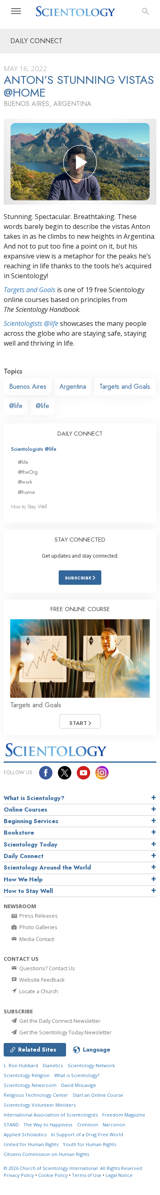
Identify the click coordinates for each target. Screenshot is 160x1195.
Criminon (87, 1124)
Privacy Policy (19, 1175)
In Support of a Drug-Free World (87, 1134)
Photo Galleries (37, 927)
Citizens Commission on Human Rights (46, 1154)
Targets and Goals (29, 289)
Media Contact (36, 939)
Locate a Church (38, 991)
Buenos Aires (27, 386)
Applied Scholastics (25, 1134)
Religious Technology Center (36, 1095)
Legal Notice (119, 1175)
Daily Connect (23, 856)
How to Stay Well (29, 506)
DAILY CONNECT (80, 433)
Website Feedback (41, 979)
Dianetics (53, 1065)
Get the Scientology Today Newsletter (65, 1032)
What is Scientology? (34, 798)
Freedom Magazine (123, 1115)
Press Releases (38, 915)
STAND (11, 1124)
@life (16, 406)
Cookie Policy (53, 1175)
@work (25, 482)
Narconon (114, 1124)
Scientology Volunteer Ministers (39, 1105)
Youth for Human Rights (89, 1144)
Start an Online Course (98, 1095)
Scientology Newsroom (30, 1085)
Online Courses (25, 809)
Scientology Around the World (47, 867)
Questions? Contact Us (46, 968)
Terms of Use (86, 1175)
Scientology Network (91, 1065)
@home (26, 492)
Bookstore (19, 832)
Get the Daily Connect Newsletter (59, 1020)
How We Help (23, 879)
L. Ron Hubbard (21, 1065)
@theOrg (28, 472)
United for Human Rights (31, 1144)
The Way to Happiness (47, 1124)
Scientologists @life (33, 449)
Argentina (72, 386)
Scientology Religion (27, 1075)
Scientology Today (30, 844)
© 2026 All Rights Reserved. (73, 1168)
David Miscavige (78, 1085)
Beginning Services (31, 821)
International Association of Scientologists (51, 1115)
